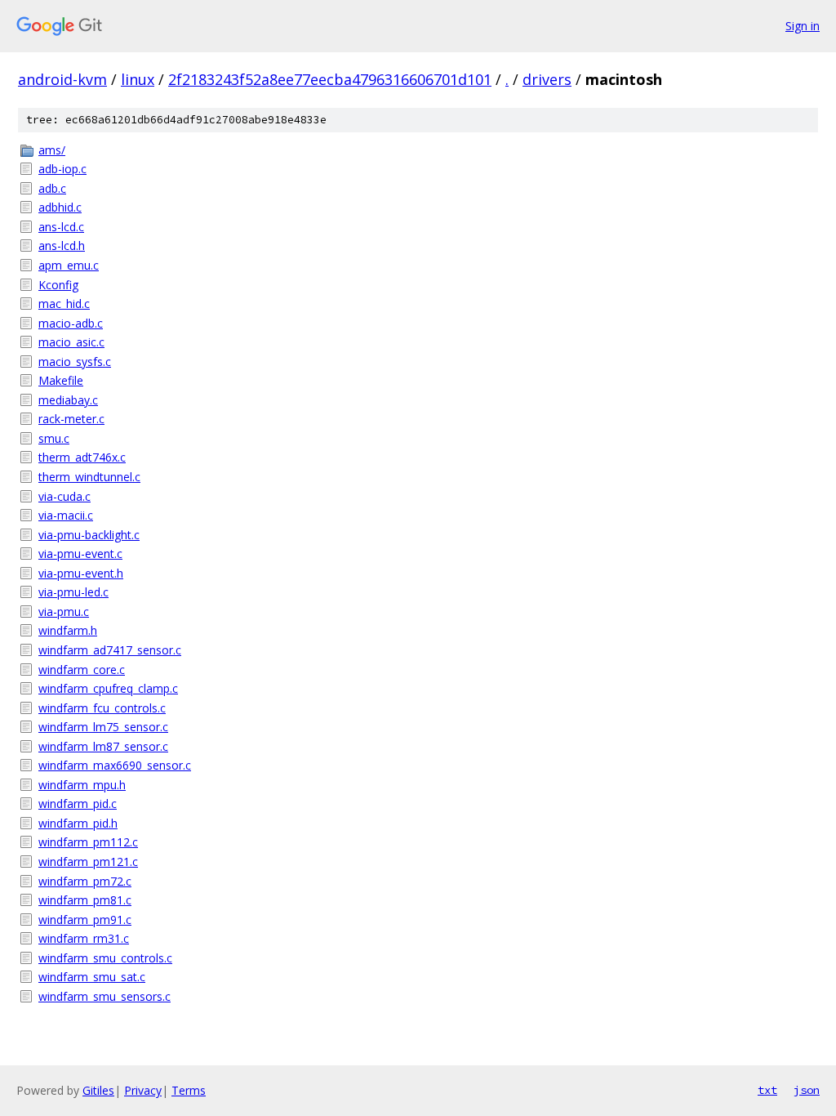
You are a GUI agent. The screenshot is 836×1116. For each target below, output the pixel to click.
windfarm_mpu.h (82, 784)
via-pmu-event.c (80, 553)
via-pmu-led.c (73, 592)
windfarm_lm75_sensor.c (103, 726)
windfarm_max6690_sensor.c (114, 765)
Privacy (143, 1090)
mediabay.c (68, 400)
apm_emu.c (68, 265)
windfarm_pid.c (77, 803)
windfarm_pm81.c (84, 900)
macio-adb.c (70, 323)
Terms (188, 1090)
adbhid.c (60, 207)
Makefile (60, 380)
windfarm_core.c (81, 669)
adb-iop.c (62, 168)
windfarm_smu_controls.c (105, 958)
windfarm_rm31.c (83, 938)
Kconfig (58, 284)
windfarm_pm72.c (84, 881)
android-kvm (62, 79)
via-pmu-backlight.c (89, 534)
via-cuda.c (64, 496)
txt (767, 1090)
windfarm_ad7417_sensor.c (109, 650)
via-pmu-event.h (80, 573)
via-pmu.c (63, 611)
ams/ (51, 150)
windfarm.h (67, 630)
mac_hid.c (64, 303)
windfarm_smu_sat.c (91, 976)
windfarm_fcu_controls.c (102, 708)
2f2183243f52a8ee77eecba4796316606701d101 (329, 79)
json (807, 1090)
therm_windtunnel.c (89, 476)
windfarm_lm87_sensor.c (103, 746)
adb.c (52, 188)
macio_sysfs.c (74, 361)
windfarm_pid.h (78, 823)
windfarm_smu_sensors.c (104, 996)
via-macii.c (65, 515)
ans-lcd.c (61, 226)
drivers (546, 79)
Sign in (802, 25)
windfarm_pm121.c (88, 861)
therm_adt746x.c (82, 457)
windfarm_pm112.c (88, 842)
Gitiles (98, 1090)
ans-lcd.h (61, 245)
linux (137, 79)
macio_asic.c (71, 342)
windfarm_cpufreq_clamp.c (108, 688)
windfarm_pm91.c (84, 919)
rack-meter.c (71, 418)
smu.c (53, 438)
